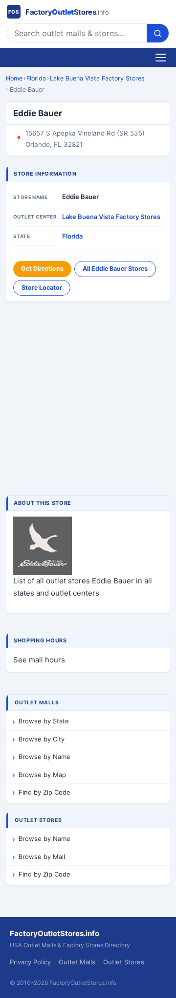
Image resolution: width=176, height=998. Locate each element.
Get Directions (42, 268)
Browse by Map (42, 774)
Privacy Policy (30, 962)
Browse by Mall (42, 856)
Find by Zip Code (44, 792)
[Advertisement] (88, 399)
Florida (36, 78)
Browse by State (44, 721)
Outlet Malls (77, 962)
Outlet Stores (123, 962)
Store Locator (42, 287)
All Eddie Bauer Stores (115, 268)
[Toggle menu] (160, 57)
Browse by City (42, 739)
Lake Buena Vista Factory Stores (97, 78)
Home (14, 78)
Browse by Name (44, 756)
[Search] (158, 33)
